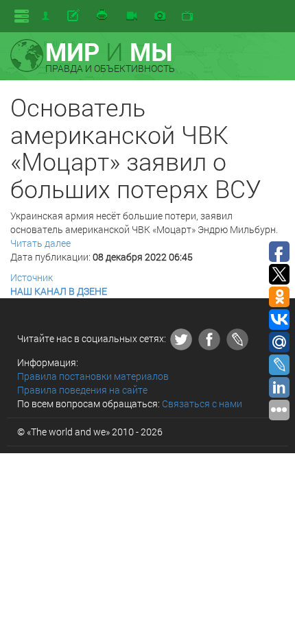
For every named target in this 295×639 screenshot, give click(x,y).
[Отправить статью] (74, 16)
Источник (31, 277)
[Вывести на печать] (102, 16)
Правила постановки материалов (93, 376)
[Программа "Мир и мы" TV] (187, 16)
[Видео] (131, 16)
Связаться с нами (202, 403)
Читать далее (40, 243)
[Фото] (160, 16)
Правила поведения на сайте (82, 389)
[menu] (21, 16)
